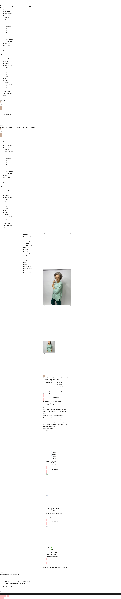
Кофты (6, 23)
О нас (4, 49)
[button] (60, 54)
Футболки (7, 17)
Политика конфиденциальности (7, 592)
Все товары (7, 11)
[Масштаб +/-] (8, 596)
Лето (7, 30)
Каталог (4, 9)
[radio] (63, 382)
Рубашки (6, 21)
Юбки (6, 32)
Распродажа (7, 43)
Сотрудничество (6, 45)
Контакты (5, 51)
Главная (45, 378)
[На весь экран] (5, 596)
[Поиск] (1, 108)
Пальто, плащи (9, 41)
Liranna (1, 1)
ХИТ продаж (7, 15)
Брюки (6, 24)
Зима (7, 28)
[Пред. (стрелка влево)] (1, 598)
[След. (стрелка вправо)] (3, 598)
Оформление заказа (7, 47)
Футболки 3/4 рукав (9, 19)
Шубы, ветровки (9, 39)
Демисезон (8, 26)
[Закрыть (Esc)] (1, 596)
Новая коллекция (8, 13)
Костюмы (7, 36)
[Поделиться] (3, 596)
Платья (6, 34)
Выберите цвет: (49, 382)
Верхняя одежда (8, 38)
